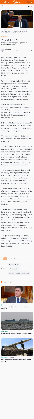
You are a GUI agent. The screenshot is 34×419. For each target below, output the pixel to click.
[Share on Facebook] (2, 40)
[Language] (5, 2)
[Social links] (2, 2)
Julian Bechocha (8, 49)
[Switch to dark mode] (28, 2)
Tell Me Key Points (13, 269)
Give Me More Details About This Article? (19, 273)
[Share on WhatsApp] (8, 40)
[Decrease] (28, 50)
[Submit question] (5, 258)
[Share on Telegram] (11, 40)
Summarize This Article (14, 265)
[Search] (8, 2)
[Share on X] (5, 40)
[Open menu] (2, 6)
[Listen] (17, 50)
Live (29, 6)
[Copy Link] (16, 40)
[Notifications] (31, 2)
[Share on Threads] (13, 40)
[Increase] (31, 50)
